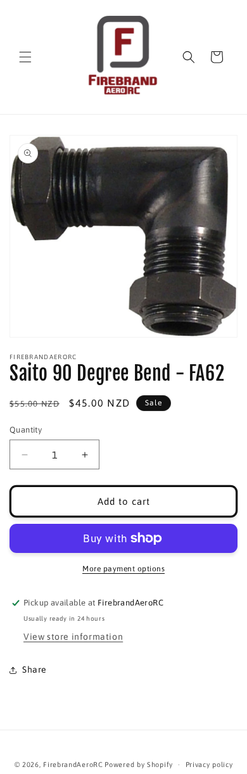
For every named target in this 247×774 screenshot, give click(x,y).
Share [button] (34, 669)
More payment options (123, 568)
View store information (73, 636)
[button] (25, 57)
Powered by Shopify (138, 764)
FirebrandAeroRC (73, 764)
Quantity (26, 430)
